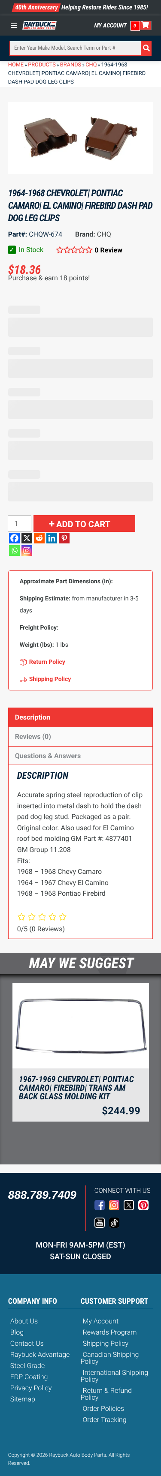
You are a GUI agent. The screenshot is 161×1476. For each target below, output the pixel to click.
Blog (17, 1332)
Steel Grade (27, 1366)
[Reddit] (39, 538)
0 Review (108, 250)
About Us (24, 1321)
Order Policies (104, 1408)
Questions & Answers (48, 756)
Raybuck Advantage (40, 1354)
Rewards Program (110, 1332)
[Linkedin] (51, 538)
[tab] (80, 717)
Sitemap (22, 1399)
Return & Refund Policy (106, 1393)
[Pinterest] (64, 538)
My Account (110, 26)
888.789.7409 (42, 1194)
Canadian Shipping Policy (110, 1357)
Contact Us (27, 1343)
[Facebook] (14, 538)
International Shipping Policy (115, 1375)
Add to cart (83, 524)
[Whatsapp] (14, 550)
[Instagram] (26, 550)
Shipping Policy (106, 1343)
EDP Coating (29, 1377)
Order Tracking (105, 1420)
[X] (26, 538)
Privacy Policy (31, 1388)
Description (32, 717)
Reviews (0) (33, 736)
